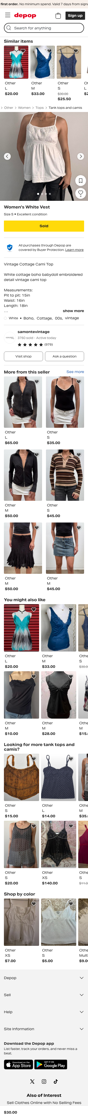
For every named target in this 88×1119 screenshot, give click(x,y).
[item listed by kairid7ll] (58, 695)
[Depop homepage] (25, 16)
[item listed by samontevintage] (23, 402)
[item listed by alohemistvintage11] (58, 628)
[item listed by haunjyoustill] (21, 628)
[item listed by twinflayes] (21, 844)
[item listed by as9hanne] (58, 922)
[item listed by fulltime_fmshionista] (21, 695)
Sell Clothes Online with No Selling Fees (44, 1102)
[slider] (44, 156)
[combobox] (44, 28)
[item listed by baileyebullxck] (58, 777)
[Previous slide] (7, 156)
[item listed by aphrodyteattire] (21, 777)
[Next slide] (80, 156)
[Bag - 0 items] (58, 15)
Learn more (74, 250)
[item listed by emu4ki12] (21, 922)
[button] (51, 345)
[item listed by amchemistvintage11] (58, 844)
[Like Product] (23, 51)
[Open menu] (7, 15)
